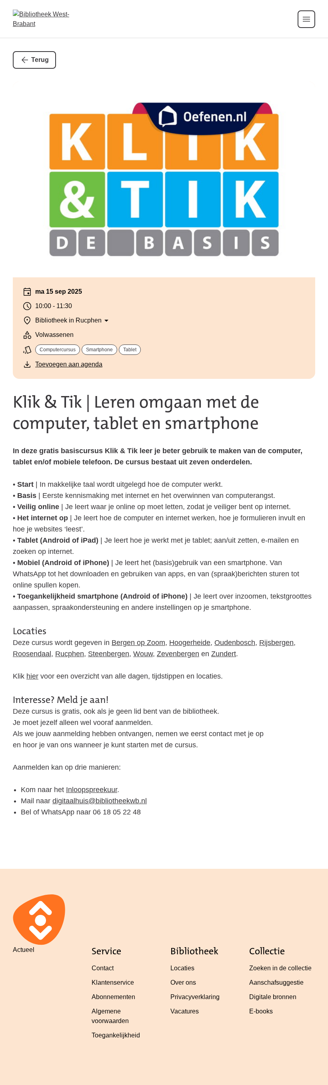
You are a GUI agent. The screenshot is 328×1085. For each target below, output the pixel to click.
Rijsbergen (276, 643)
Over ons (183, 982)
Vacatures (184, 1011)
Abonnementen (113, 996)
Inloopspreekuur (91, 790)
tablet (129, 349)
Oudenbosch (234, 643)
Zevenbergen (178, 654)
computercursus (58, 349)
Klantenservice (113, 982)
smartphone (99, 349)
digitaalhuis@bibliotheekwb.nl (99, 801)
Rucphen (69, 654)
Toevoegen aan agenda (68, 364)
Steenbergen (108, 654)
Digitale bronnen (272, 996)
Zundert (223, 654)
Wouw (143, 654)
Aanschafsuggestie (276, 982)
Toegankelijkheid (116, 1035)
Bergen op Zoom (138, 643)
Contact (103, 968)
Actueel (23, 949)
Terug (40, 59)
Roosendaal (32, 654)
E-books (261, 1011)
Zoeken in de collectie (280, 968)
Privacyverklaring (195, 996)
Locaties (182, 968)
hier (32, 676)
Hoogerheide (189, 643)
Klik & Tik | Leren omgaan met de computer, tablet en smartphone (136, 412)
